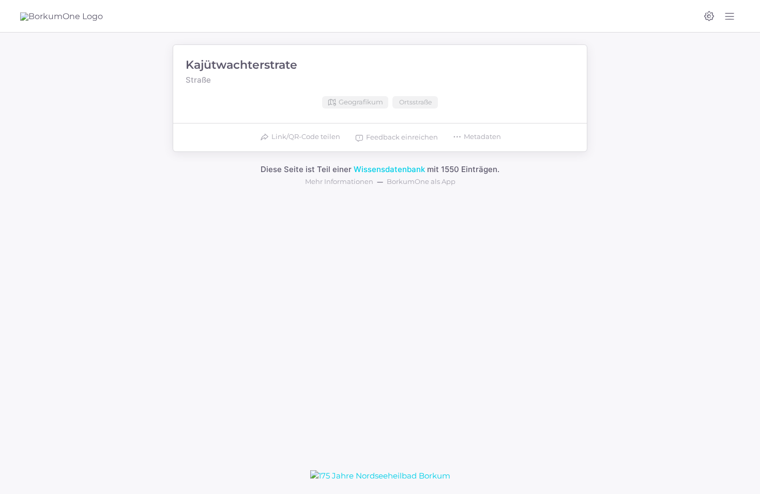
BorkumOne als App (421, 181)
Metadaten (482, 136)
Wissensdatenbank (389, 169)
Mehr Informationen (339, 181)
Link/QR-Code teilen (305, 136)
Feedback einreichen (402, 137)
